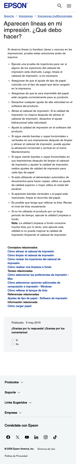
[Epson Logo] (16, 5)
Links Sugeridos (16, 402)
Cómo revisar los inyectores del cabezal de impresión (34, 261)
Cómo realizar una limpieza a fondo (29, 266)
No (17, 344)
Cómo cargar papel (19, 306)
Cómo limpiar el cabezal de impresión (31, 255)
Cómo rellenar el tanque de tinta (27, 290)
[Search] (60, 6)
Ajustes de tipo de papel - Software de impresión (37, 298)
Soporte (9, 16)
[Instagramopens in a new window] (45, 437)
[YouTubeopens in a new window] (26, 437)
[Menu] (69, 6)
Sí (17, 340)
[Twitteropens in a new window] (17, 437)
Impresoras (26, 16)
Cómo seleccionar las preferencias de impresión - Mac (38, 276)
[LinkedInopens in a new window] (36, 437)
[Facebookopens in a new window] (8, 437)
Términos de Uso (46, 449)
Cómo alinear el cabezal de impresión (31, 251)
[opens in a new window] (54, 437)
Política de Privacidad (16, 456)
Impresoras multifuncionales (55, 16)
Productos (12, 382)
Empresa (11, 412)
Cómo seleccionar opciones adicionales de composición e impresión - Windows (34, 284)
